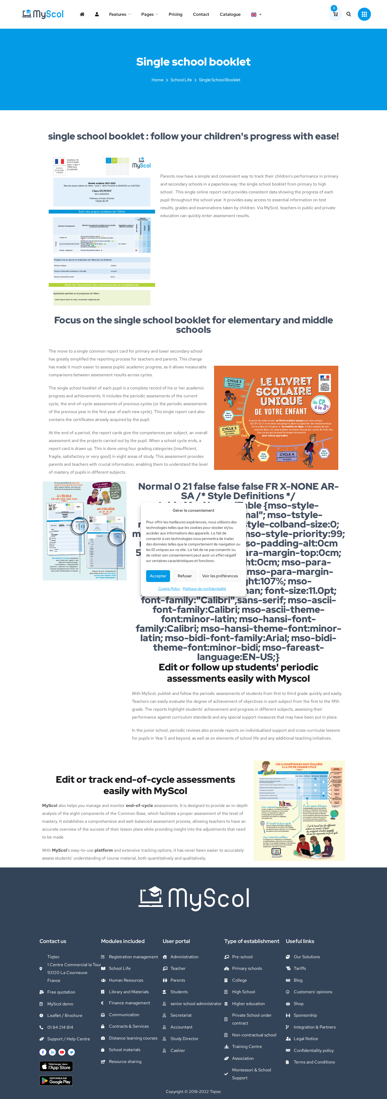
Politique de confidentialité (204, 588)
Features (117, 14)
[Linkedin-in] (52, 1052)
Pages (147, 14)
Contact (201, 14)
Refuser (185, 576)
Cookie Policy (169, 588)
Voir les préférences (220, 576)
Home (157, 80)
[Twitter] (71, 1052)
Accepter (158, 576)
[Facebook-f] (42, 1052)
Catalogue (230, 14)
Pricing (175, 14)
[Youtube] (61, 1052)
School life (181, 80)
